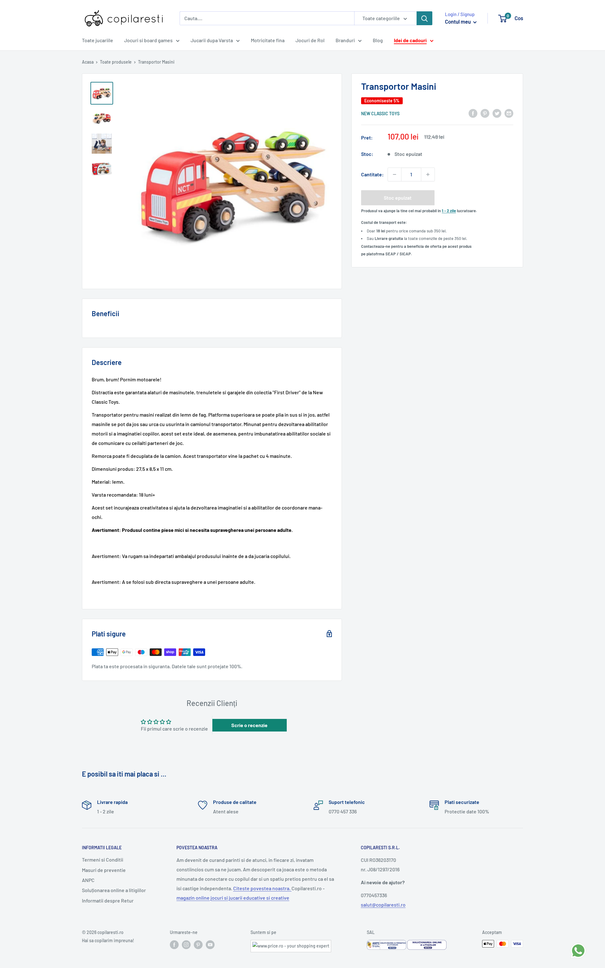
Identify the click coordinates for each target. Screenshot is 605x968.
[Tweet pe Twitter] (497, 113)
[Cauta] (424, 18)
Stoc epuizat (398, 198)
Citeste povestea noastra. (262, 888)
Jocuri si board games (148, 40)
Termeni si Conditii (102, 860)
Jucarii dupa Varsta (212, 40)
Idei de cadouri (410, 40)
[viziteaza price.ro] (291, 944)
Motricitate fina (268, 40)
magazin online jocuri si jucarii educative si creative (232, 898)
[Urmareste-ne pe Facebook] (174, 944)
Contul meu (458, 21)
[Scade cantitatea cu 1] (394, 174)
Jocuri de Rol (310, 40)
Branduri (345, 40)
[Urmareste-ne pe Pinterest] (198, 944)
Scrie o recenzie (249, 725)
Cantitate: (372, 174)
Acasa (88, 62)
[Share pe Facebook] (473, 113)
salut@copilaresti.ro (383, 905)
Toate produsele (116, 62)
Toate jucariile (97, 40)
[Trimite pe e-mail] (508, 113)
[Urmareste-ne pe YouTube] (210, 944)
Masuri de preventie (104, 870)
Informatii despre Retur (108, 900)
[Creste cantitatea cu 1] (428, 174)
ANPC (88, 880)
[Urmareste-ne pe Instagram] (186, 944)
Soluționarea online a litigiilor (114, 890)
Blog (378, 40)
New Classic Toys (380, 113)
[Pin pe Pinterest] (485, 113)
